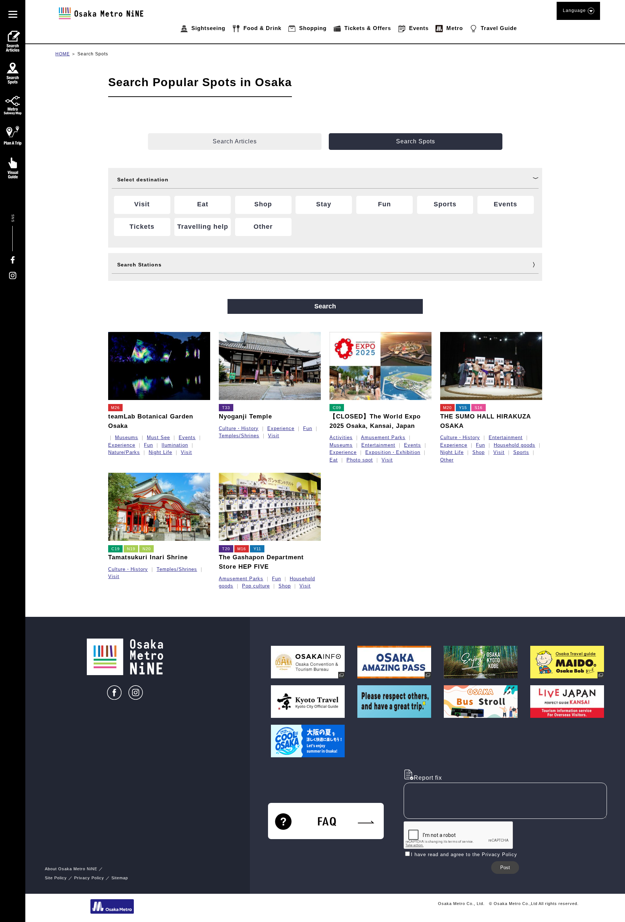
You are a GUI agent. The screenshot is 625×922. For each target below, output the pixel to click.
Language (574, 10)
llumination (175, 445)
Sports (521, 452)
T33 (226, 407)
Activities (341, 437)
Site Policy (56, 878)
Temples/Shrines (239, 435)
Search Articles (235, 141)
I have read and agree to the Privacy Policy (464, 854)
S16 (478, 407)
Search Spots (92, 53)
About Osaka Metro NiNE (71, 869)
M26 (115, 407)
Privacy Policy (89, 878)
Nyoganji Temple (245, 416)
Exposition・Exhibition (392, 452)
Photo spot (359, 460)
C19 (115, 549)
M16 (241, 549)
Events (187, 437)
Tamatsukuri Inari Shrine (148, 557)
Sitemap (119, 878)
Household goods (514, 445)
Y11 (257, 549)
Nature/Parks (124, 452)
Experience (121, 445)
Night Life (160, 452)
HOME (62, 53)
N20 (147, 549)
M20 (447, 407)
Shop (478, 452)
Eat (333, 460)
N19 (131, 549)
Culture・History (239, 428)
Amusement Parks (383, 437)
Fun (148, 445)
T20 (226, 549)
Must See (158, 437)
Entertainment (378, 445)
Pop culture (256, 586)
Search (325, 306)
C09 (337, 407)
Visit (186, 452)
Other (447, 460)
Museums (126, 437)
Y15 (463, 407)
